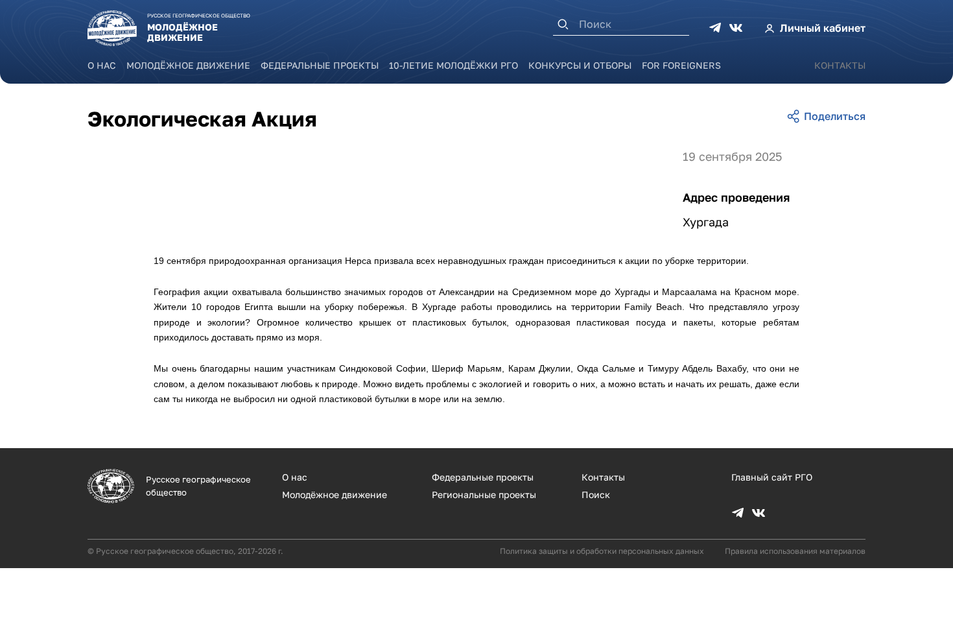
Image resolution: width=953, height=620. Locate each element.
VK (735, 28)
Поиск (596, 494)
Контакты (839, 65)
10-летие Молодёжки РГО (453, 65)
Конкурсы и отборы (579, 65)
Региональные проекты (484, 494)
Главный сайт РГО (771, 477)
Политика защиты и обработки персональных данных (602, 551)
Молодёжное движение (188, 65)
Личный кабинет (822, 27)
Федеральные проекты (320, 65)
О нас (102, 65)
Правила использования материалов (795, 551)
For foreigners (681, 65)
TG (715, 28)
